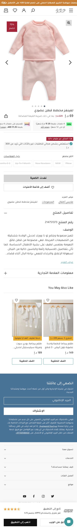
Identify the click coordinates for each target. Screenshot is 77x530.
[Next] (7, 62)
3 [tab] (38, 106)
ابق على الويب (56, 522)
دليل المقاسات (12, 156)
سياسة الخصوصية (48, 426)
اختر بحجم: (67, 156)
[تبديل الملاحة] (71, 10)
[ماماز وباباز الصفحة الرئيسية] (61, 10)
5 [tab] (32, 106)
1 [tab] (44, 106)
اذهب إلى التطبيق (20, 522)
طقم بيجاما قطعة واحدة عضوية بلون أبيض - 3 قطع (59, 346)
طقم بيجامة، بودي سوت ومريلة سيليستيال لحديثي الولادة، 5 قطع (28, 346)
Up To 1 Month (22, 163)
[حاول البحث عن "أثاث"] (33, 10)
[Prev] (70, 62)
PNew (68, 163)
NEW (58, 163)
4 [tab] (35, 106)
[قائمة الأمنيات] (48, 300)
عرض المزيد (67, 262)
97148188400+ (23, 433)
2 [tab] (41, 106)
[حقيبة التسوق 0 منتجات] (6, 10)
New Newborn (42, 163)
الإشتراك (38, 411)
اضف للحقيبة (58, 361)
